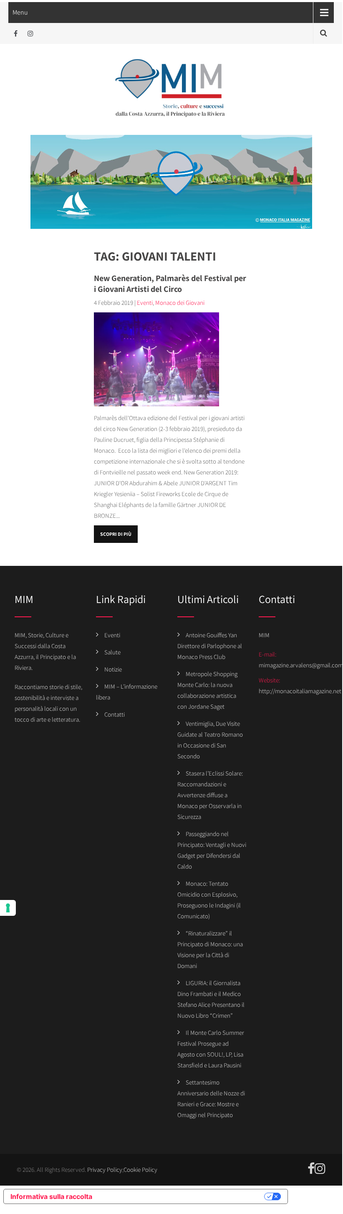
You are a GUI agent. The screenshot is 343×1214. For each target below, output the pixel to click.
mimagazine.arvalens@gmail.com (301, 665)
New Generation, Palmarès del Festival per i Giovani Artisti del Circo (170, 283)
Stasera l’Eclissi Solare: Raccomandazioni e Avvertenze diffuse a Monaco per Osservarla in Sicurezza (210, 795)
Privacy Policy (104, 1169)
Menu (20, 12)
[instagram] (30, 33)
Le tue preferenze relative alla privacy (182, 1196)
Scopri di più (115, 534)
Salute (112, 652)
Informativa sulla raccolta (51, 1196)
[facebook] (15, 33)
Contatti (114, 714)
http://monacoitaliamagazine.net (300, 691)
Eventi (145, 303)
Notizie (113, 669)
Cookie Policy (140, 1169)
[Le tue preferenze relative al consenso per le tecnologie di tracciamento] (8, 908)
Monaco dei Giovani (179, 303)
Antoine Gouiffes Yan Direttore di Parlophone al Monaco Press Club (209, 646)
